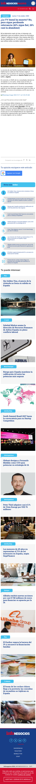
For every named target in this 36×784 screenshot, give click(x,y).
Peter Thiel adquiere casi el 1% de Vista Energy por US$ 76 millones (20, 230)
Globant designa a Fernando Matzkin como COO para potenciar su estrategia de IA (20, 222)
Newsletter (18, 753)
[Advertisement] (18, 135)
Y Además (7, 681)
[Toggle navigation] (33, 9)
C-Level (6, 320)
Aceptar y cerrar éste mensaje (18, 779)
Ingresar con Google (13, 173)
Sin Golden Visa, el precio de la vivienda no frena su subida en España (20, 191)
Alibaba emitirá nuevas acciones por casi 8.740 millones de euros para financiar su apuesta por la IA (20, 246)
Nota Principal (8, 366)
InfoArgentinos (9, 455)
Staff (18, 756)
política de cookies (24, 775)
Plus (5, 276)
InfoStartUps (8, 411)
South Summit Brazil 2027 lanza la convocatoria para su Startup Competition (20, 214)
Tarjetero (18, 751)
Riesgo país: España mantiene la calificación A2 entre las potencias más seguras (20, 207)
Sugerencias (18, 748)
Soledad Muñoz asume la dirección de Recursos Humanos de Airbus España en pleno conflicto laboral (20, 200)
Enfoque (6, 16)
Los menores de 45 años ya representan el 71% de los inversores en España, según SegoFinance (20, 238)
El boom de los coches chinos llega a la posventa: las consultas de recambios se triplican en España (18, 261)
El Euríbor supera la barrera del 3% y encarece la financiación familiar (20, 253)
